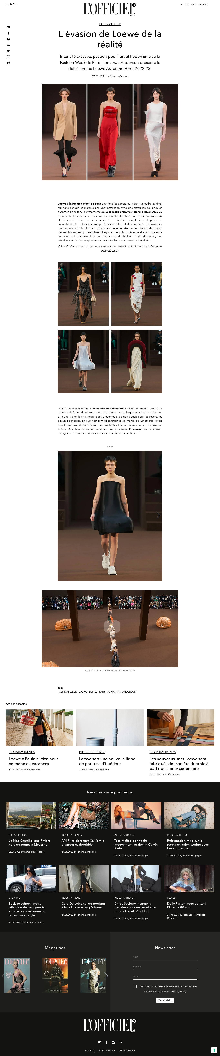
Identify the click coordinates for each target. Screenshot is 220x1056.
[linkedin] (8, 45)
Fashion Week (110, 24)
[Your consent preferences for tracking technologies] (214, 1050)
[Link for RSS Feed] (120, 1042)
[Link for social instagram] (113, 1042)
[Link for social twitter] (99, 1042)
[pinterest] (8, 40)
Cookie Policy (127, 1050)
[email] (8, 28)
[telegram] (8, 63)
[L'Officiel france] (110, 9)
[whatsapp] (8, 57)
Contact (90, 1050)
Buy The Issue (188, 4)
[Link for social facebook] (106, 1042)
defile (93, 691)
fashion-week (67, 691)
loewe (83, 691)
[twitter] (8, 51)
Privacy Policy (179, 991)
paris (102, 691)
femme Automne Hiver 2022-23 (142, 211)
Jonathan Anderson (124, 228)
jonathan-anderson (121, 691)
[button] (158, 515)
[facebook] (8, 34)
